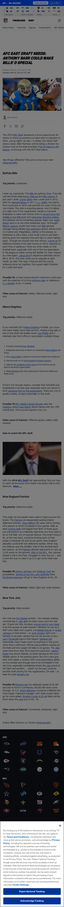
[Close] (60, 825)
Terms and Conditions (18, 837)
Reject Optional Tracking (32, 891)
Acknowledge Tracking (32, 900)
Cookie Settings (21, 884)
